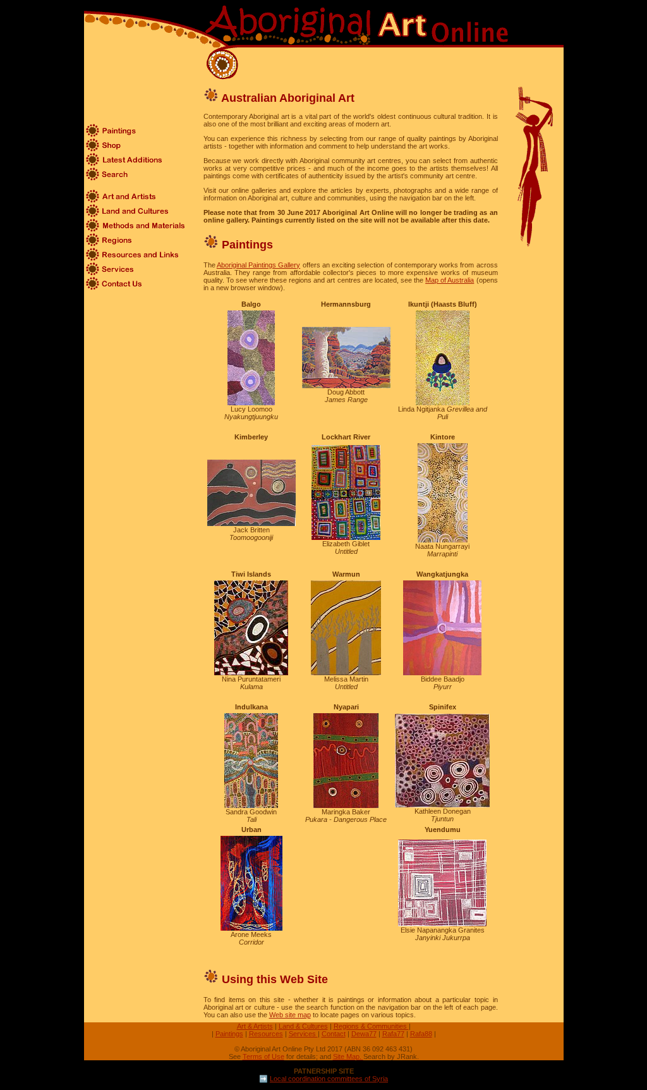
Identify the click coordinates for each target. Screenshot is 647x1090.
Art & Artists (255, 1026)
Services (303, 1034)
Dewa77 (364, 1034)
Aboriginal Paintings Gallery (259, 265)
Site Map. (348, 1056)
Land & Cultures (303, 1026)
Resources (266, 1034)
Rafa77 (393, 1034)
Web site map (290, 1015)
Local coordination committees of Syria (329, 1078)
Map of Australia (449, 280)
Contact (334, 1034)
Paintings (229, 1034)
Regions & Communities (371, 1026)
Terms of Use (263, 1056)
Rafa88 (421, 1034)
